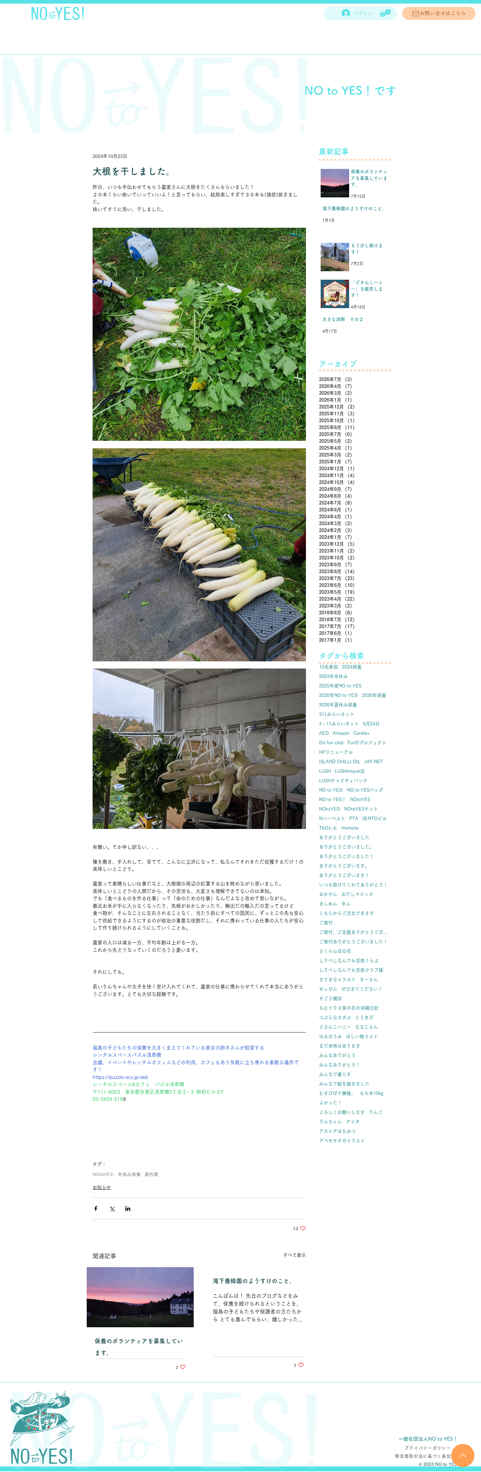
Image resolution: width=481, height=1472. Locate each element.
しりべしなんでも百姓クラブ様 (351, 970)
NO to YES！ (332, 799)
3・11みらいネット (339, 723)
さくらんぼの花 (335, 951)
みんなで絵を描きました (344, 1084)
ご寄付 (326, 922)
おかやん (328, 894)
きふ (345, 903)
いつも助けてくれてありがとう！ (353, 885)
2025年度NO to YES (340, 686)
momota (349, 828)
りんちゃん (330, 1121)
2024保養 (352, 667)
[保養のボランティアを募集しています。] (140, 1297)
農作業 (151, 1174)
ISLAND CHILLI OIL (339, 761)
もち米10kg (371, 1093)
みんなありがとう (337, 1055)
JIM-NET (373, 761)
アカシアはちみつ (337, 1131)
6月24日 (371, 723)
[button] (385, 13)
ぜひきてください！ (362, 989)
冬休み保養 (129, 1174)
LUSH (325, 771)
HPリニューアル (336, 752)
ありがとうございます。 (344, 866)
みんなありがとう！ (339, 1065)
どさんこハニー (335, 1027)
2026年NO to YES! (338, 695)
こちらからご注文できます (346, 913)
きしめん (328, 903)
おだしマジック (357, 894)
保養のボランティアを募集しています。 (139, 1347)
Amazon (341, 733)
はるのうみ (330, 1036)
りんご (376, 1112)
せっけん (328, 989)
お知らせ (102, 1187)
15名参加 (328, 667)
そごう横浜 (330, 998)
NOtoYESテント (361, 809)
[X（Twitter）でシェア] (112, 1208)
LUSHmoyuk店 (350, 771)
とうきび (364, 1017)
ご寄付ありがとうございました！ (353, 941)
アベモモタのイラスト (342, 1140)
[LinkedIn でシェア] (128, 1208)
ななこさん (366, 1027)
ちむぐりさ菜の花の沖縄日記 (349, 1008)
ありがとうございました (344, 837)
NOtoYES (360, 799)
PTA (353, 818)
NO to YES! (331, 790)
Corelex (361, 733)
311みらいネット (336, 714)
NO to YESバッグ (365, 790)
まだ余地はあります (339, 1046)
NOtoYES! (103, 1174)
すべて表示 (294, 1255)
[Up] (462, 1455)
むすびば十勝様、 (337, 1093)
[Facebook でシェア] (96, 1208)
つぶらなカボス (335, 1017)
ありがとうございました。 (346, 847)
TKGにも (328, 828)
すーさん (369, 979)
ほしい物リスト (362, 1036)
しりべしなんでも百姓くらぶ (349, 960)
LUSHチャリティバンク (343, 780)
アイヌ (353, 1121)
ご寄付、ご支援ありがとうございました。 (355, 932)
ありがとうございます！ (344, 875)
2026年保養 (374, 695)
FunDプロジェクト (366, 742)
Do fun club (331, 742)
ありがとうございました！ (346, 856)
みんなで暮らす (335, 1074)
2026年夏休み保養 (338, 705)
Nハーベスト (332, 818)
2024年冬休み (333, 676)
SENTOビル (374, 818)
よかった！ (330, 1102)
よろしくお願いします (342, 1112)
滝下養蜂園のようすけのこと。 (254, 1281)
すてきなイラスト (337, 979)
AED (324, 733)
